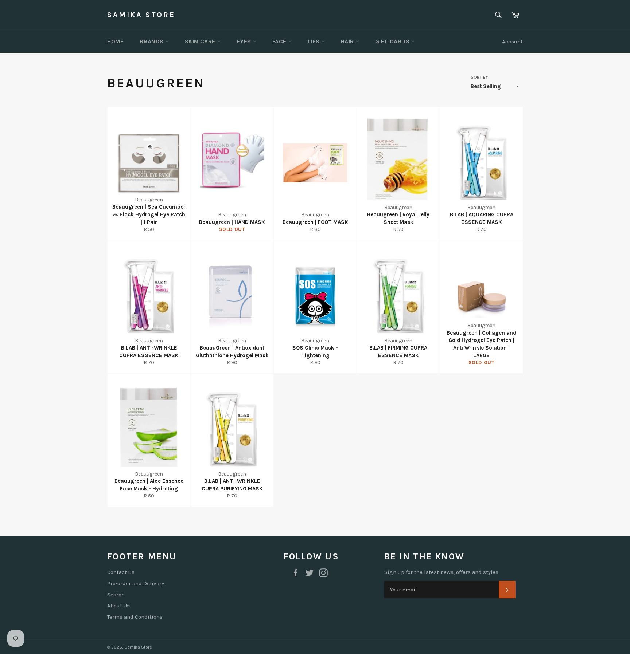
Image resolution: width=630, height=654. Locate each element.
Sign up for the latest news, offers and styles (441, 572)
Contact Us (121, 572)
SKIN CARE (201, 41)
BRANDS (152, 41)
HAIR (348, 41)
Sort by (479, 77)
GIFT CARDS (393, 41)
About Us (118, 605)
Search (116, 594)
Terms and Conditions (135, 617)
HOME (115, 41)
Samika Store (141, 15)
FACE (280, 41)
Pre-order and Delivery (135, 583)
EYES (245, 41)
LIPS (315, 41)
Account (512, 41)
